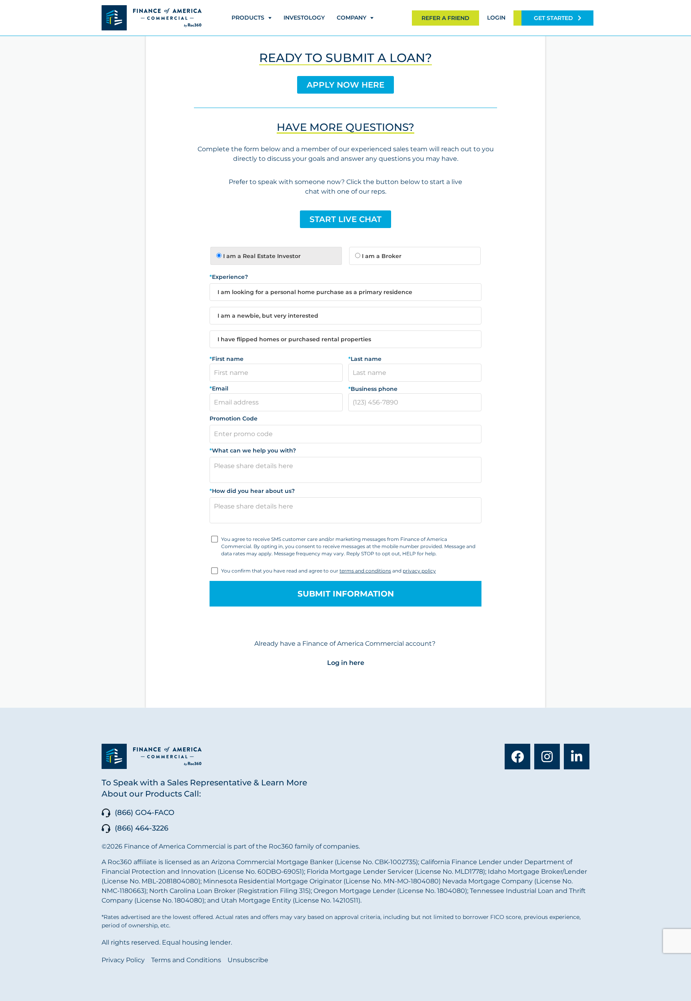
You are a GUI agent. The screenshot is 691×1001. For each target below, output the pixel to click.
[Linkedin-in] (576, 756)
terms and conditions (365, 571)
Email (219, 389)
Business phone (372, 389)
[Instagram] (547, 756)
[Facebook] (517, 756)
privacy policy (419, 571)
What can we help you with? (253, 450)
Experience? (229, 277)
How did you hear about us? (252, 491)
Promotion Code (234, 418)
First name (227, 359)
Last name (364, 359)
